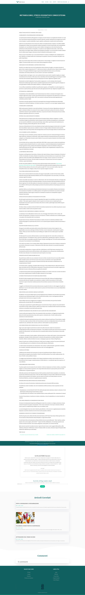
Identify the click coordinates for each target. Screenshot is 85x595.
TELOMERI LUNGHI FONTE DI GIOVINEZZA (28, 526)
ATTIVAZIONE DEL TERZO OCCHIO (25, 537)
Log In (56, 572)
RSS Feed (56, 574)
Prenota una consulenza (29, 578)
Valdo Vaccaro (39, 17)
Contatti (28, 574)
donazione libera (57, 441)
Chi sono (28, 572)
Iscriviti (42, 486)
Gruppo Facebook (56, 578)
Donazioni (29, 576)
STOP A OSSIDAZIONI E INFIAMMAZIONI (27, 503)
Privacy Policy (56, 576)
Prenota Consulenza (42, 444)
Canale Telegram (56, 579)
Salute (48, 17)
